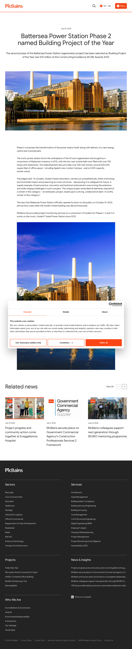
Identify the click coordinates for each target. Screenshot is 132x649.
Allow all (104, 342)
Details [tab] (66, 312)
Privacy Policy (26, 640)
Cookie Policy (39, 640)
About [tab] (105, 312)
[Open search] (94, 6)
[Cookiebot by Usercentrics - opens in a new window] (111, 304)
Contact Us (108, 640)
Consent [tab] (27, 312)
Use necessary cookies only (28, 342)
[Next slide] (124, 386)
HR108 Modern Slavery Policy (89, 640)
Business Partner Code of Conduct (62, 640)
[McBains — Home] (14, 6)
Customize (64, 342)
